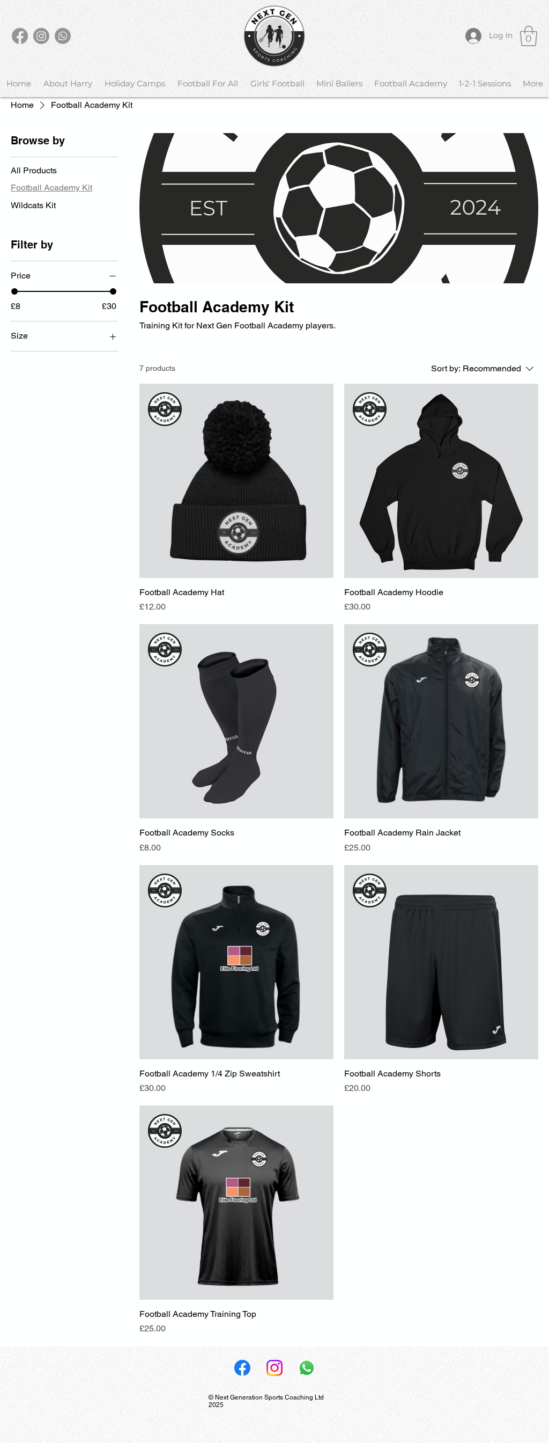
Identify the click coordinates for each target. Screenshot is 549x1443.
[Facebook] (20, 36)
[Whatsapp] (63, 36)
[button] (528, 36)
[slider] (14, 291)
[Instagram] (41, 36)
